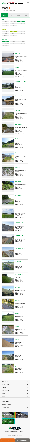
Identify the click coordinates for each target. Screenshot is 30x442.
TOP (3, 10)
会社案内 (4, 396)
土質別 (25, 15)
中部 (6, 23)
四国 (6, 25)
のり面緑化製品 (6, 43)
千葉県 (13, 33)
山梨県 (13, 35)
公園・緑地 (21, 43)
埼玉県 (5, 33)
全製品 (5, 41)
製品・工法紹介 (5, 390)
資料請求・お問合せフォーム (8, 404)
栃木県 (5, 31)
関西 (13, 23)
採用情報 (7, 440)
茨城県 (13, 31)
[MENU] (27, 2)
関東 (21, 21)
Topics (3, 399)
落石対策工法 (5, 45)
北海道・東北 (13, 21)
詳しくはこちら (15, 57)
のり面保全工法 (21, 41)
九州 (13, 25)
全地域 (5, 21)
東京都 (21, 33)
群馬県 (21, 31)
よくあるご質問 (5, 407)
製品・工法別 (11, 15)
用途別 (18, 15)
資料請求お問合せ (23, 440)
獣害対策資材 (13, 41)
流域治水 (13, 43)
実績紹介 (4, 393)
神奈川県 (5, 35)
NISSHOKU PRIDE (6, 384)
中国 (21, 23)
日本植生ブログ (5, 401)
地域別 (4, 15)
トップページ (5, 381)
